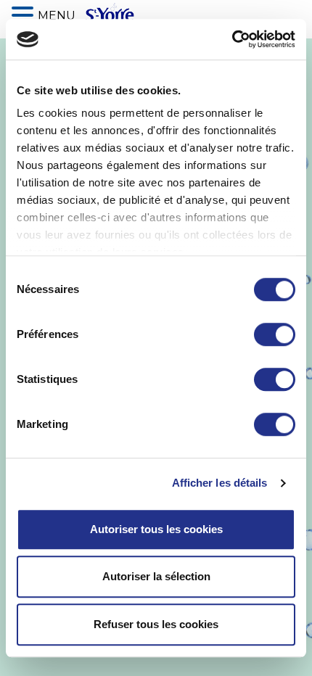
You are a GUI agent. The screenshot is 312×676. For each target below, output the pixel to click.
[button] (25, 13)
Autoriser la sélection (156, 576)
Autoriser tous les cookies (156, 529)
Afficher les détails (220, 483)
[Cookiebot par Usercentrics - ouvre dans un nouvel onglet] (231, 39)
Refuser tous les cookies (156, 624)
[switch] (274, 334)
